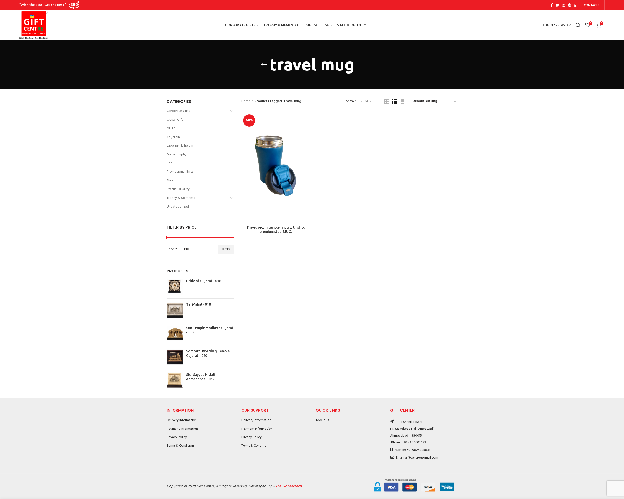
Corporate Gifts (178, 111)
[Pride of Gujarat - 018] (175, 287)
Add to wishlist (306, 142)
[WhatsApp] (576, 5)
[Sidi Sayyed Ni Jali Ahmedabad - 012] (175, 380)
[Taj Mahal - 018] (175, 310)
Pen (169, 163)
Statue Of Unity (178, 189)
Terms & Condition (180, 446)
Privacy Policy (177, 437)
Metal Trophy (176, 154)
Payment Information (182, 429)
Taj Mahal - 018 (198, 304)
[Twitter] (557, 5)
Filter (226, 249)
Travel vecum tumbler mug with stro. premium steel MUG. (275, 229)
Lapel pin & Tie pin (180, 146)
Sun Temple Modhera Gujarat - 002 (209, 330)
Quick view (306, 131)
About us (322, 420)
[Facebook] (551, 5)
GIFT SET (173, 128)
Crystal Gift (175, 120)
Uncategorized (178, 207)
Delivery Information (182, 420)
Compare (306, 120)
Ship (170, 180)
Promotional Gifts (180, 172)
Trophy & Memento (181, 198)
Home (245, 101)
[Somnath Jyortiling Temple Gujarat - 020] (175, 357)
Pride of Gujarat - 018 (203, 281)
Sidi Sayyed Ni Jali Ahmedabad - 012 (200, 377)
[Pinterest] (569, 5)
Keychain (173, 137)
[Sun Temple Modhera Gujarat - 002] (175, 333)
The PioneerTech (288, 486)
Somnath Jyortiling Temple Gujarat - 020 (208, 353)
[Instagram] (563, 5)
